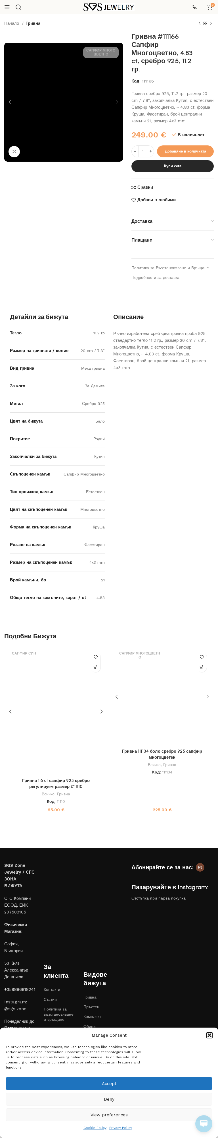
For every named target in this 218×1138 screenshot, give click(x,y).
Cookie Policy (94, 1128)
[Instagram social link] (200, 867)
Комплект (92, 1016)
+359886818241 (19, 989)
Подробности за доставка (155, 277)
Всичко (48, 794)
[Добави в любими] (95, 657)
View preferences (109, 1115)
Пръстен (91, 1007)
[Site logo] (109, 6)
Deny (109, 1099)
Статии (50, 999)
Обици (89, 1026)
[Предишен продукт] (199, 23)
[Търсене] (18, 7)
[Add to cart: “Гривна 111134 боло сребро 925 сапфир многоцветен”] (202, 667)
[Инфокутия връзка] (196, 7)
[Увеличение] (14, 151)
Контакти (52, 989)
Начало (12, 23)
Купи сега (172, 166)
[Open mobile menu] (7, 7)
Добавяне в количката (185, 151)
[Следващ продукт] (211, 23)
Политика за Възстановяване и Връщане (170, 268)
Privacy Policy (120, 1128)
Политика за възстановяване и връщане (59, 1014)
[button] (209, 1035)
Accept (109, 1083)
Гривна (33, 23)
